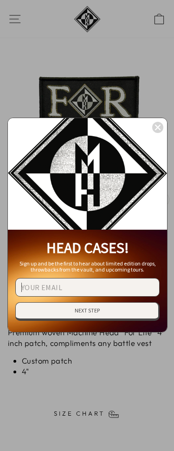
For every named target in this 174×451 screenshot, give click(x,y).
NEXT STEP (87, 310)
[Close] (157, 127)
